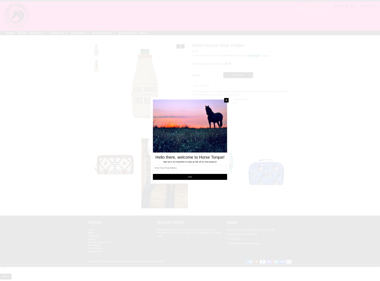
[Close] (226, 100)
